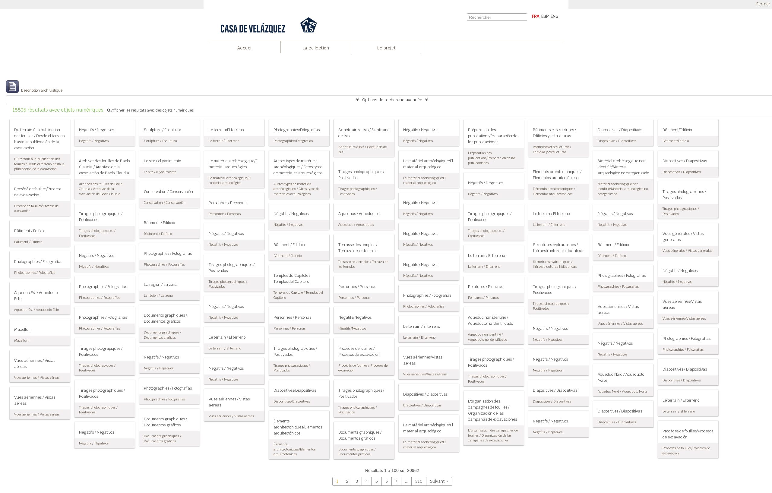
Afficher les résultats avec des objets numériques (152, 110)
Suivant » (439, 481)
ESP (545, 16)
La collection (315, 48)
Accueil (245, 48)
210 (418, 481)
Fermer (763, 4)
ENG (554, 16)
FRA (535, 16)
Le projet (386, 48)
